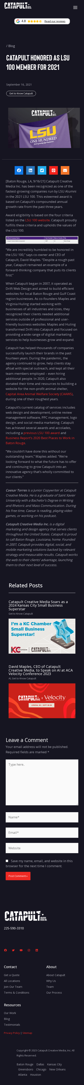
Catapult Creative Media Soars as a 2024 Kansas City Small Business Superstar (38, 605)
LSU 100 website (37, 220)
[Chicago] (41, 1069)
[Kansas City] (54, 1064)
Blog (11, 46)
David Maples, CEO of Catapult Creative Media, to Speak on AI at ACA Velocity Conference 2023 (41, 670)
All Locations (12, 981)
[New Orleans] (57, 1069)
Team (50, 987)
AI (10, 678)
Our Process (54, 992)
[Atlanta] (22, 1074)
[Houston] (35, 1074)
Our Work (10, 1013)
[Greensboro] (25, 1069)
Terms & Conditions (16, 992)
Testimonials (12, 1024)
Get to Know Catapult (21, 93)
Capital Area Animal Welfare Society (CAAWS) (39, 394)
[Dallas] (40, 1064)
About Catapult (55, 975)
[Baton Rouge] (25, 1064)
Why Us (51, 981)
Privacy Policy (12, 1033)
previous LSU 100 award (41, 433)
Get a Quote (12, 975)
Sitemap (27, 1033)
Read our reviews (55, 21)
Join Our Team (13, 987)
